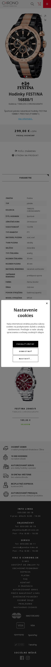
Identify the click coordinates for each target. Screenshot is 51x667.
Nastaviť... (25, 359)
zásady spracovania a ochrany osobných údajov (25, 331)
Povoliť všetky (25, 344)
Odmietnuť (25, 351)
